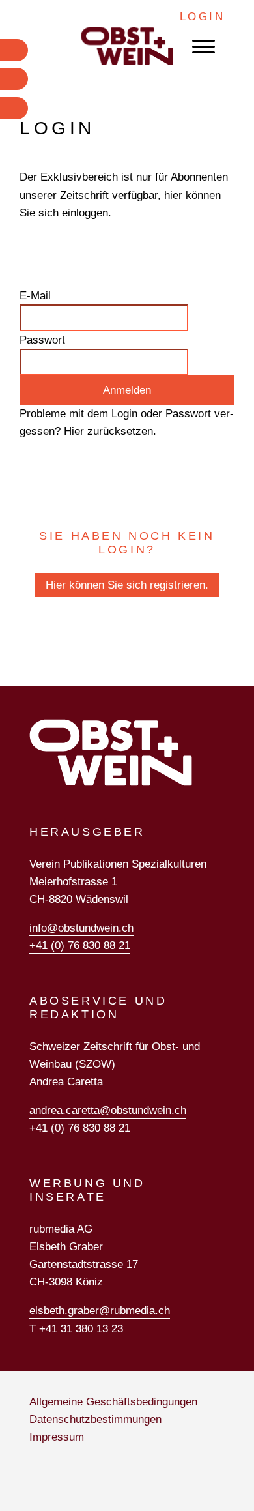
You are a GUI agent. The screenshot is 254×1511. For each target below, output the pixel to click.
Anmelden (127, 390)
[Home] (127, 46)
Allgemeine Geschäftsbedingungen (113, 1402)
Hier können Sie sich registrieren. (127, 585)
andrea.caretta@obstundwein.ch (107, 1110)
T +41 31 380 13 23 (76, 1329)
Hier (74, 431)
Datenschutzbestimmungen (95, 1419)
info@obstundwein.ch (81, 928)
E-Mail (35, 295)
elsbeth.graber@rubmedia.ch (99, 1310)
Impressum (56, 1437)
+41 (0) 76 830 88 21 (79, 945)
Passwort (42, 340)
